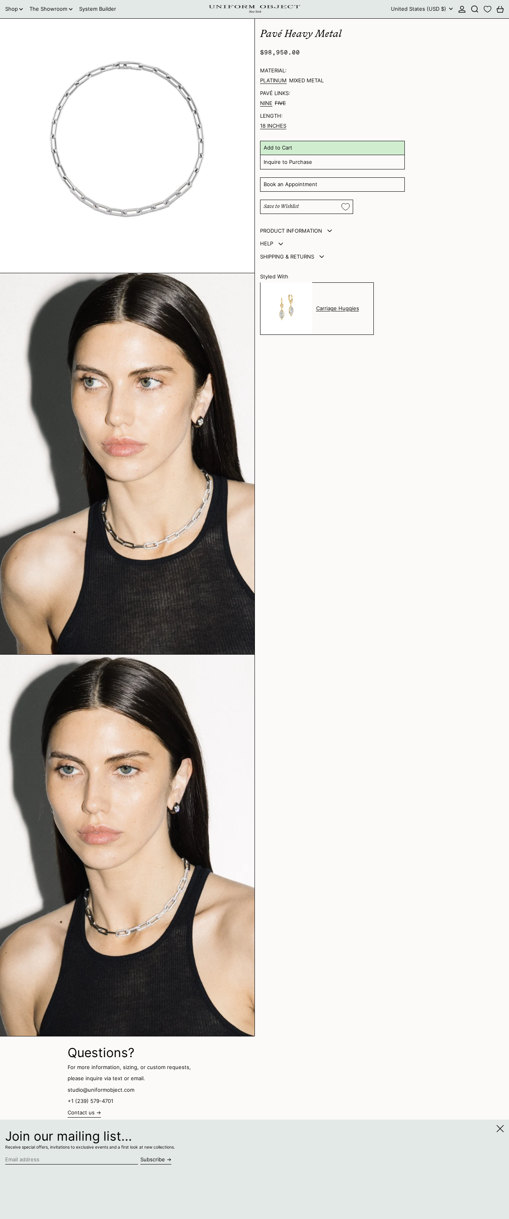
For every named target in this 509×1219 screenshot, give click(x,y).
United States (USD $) (419, 9)
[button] (475, 9)
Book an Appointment (290, 184)
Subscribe (152, 1159)
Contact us (81, 1113)
